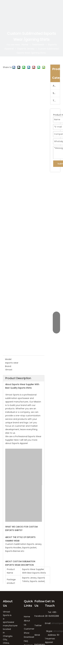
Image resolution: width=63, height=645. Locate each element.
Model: (8, 359)
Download (29, 637)
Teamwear (56, 100)
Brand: (8, 366)
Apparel (56, 85)
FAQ (26, 641)
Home (27, 616)
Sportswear (56, 93)
